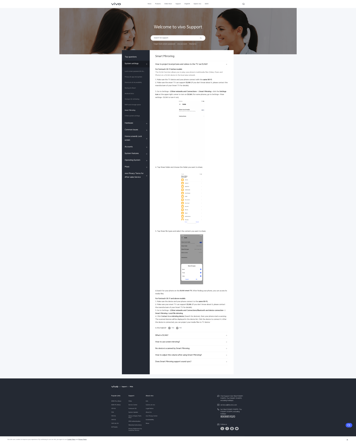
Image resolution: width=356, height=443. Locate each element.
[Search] (201, 38)
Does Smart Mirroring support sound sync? (173, 361)
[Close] (347, 439)
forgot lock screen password (164, 44)
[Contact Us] (349, 425)
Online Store (168, 4)
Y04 (112, 412)
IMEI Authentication (134, 421)
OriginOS (187, 4)
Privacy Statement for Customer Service (135, 429)
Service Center (132, 405)
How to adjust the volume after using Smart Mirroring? (178, 355)
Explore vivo (197, 4)
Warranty (192, 44)
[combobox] (178, 38)
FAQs (130, 401)
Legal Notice (150, 409)
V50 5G (113, 416)
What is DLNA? (161, 335)
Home (149, 4)
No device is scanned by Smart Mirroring (172, 348)
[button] (243, 4)
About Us (149, 412)
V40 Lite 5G (115, 423)
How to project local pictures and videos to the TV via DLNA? (181, 64)
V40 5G (113, 420)
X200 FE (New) (116, 405)
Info (147, 401)
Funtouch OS (132, 409)
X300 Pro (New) (116, 401)
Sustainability (150, 420)
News (147, 423)
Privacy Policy (82, 439)
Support (178, 4)
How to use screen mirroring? (167, 342)
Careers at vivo (150, 405)
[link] (116, 4)
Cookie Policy (71, 439)
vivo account (182, 44)
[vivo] (115, 387)
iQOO (207, 4)
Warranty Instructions (135, 425)
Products (158, 4)
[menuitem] (136, 57)
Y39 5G (113, 409)
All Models (114, 427)
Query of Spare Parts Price (134, 417)
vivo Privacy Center (152, 416)
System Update (133, 412)
